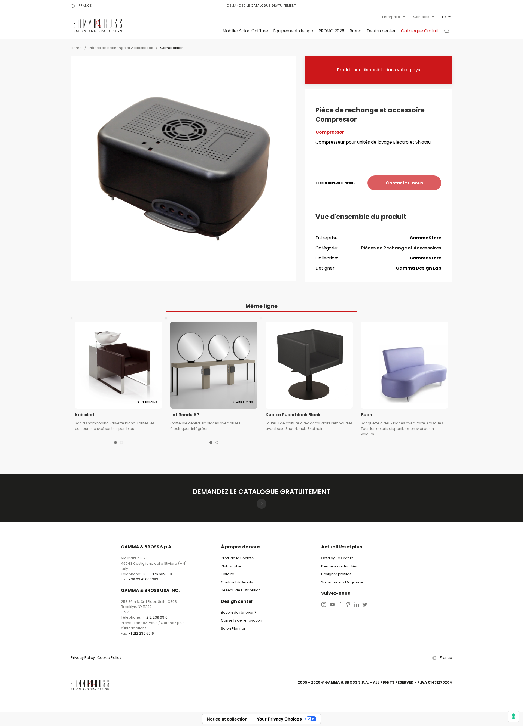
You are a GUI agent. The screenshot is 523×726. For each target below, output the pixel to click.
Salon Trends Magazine (342, 582)
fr (444, 16)
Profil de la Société (237, 558)
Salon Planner (233, 628)
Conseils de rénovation (241, 620)
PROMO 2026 (331, 31)
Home (76, 47)
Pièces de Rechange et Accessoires (121, 47)
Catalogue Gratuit (420, 31)
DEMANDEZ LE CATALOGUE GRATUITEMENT (261, 5)
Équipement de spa (293, 31)
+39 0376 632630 (157, 574)
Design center (381, 31)
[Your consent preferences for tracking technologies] (513, 716)
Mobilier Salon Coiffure (245, 31)
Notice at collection (227, 719)
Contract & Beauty (237, 582)
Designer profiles (336, 574)
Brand (355, 31)
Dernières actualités (339, 566)
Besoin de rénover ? (239, 612)
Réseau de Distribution (241, 590)
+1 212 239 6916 (155, 617)
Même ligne (261, 306)
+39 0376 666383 (143, 579)
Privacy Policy (83, 657)
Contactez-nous (404, 183)
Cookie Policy (109, 657)
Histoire (227, 574)
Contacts (421, 16)
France (85, 5)
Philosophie (231, 566)
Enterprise (391, 16)
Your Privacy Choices (279, 719)
